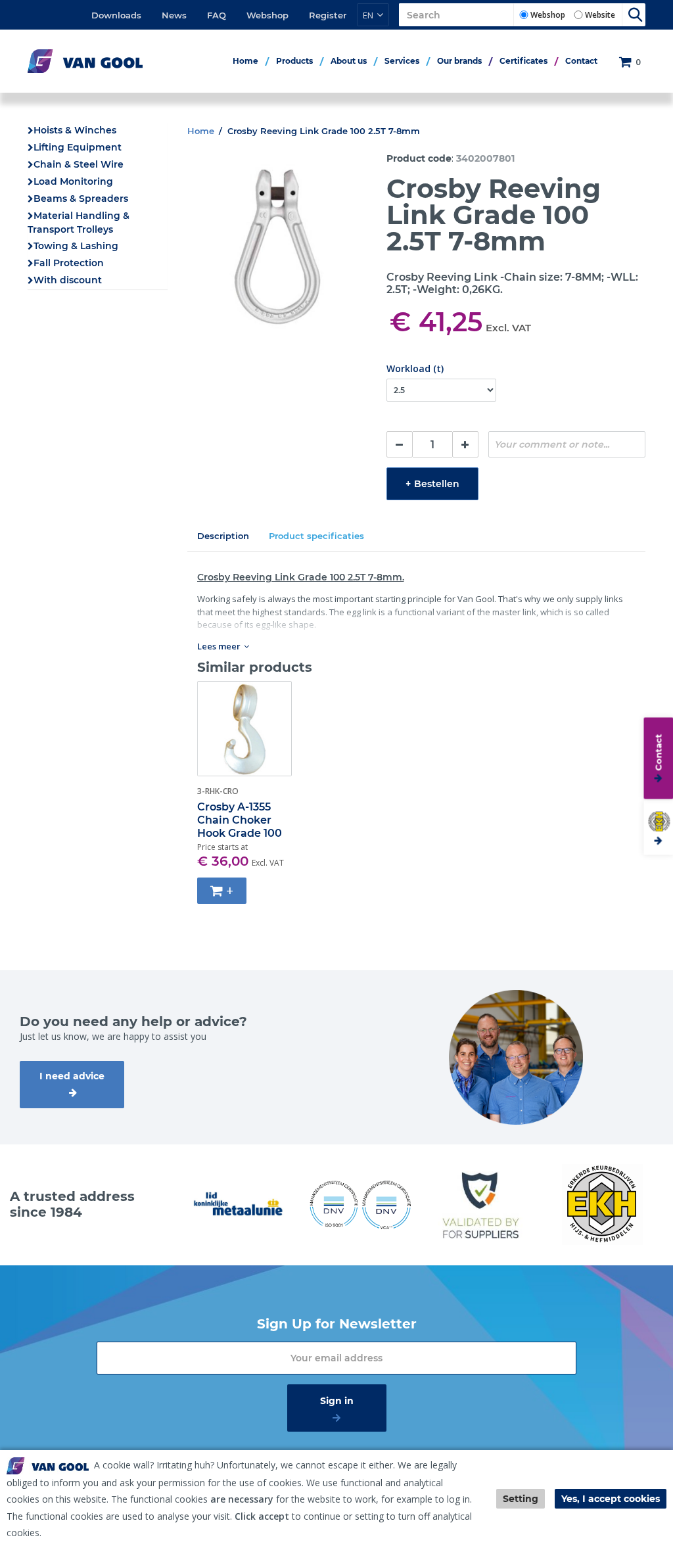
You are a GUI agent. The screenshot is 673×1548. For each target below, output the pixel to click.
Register (327, 15)
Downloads (116, 15)
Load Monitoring (73, 181)
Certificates (523, 61)
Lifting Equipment (78, 147)
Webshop (267, 15)
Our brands (459, 61)
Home (245, 61)
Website (600, 14)
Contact (581, 61)
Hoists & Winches (75, 130)
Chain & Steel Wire (79, 164)
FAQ (216, 15)
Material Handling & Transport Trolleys (78, 222)
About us (349, 61)
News (174, 15)
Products (294, 61)
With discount (68, 280)
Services (401, 61)
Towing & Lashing (76, 246)
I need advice (71, 1076)
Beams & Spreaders (81, 198)
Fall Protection (69, 263)
